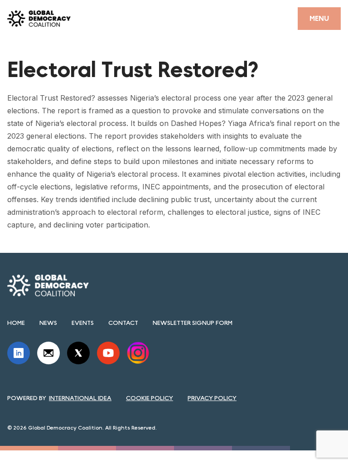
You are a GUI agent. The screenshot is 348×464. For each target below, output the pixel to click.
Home (16, 323)
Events (83, 323)
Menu (319, 18)
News (48, 323)
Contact (123, 323)
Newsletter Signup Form (192, 323)
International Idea (80, 398)
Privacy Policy (212, 398)
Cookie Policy (149, 398)
